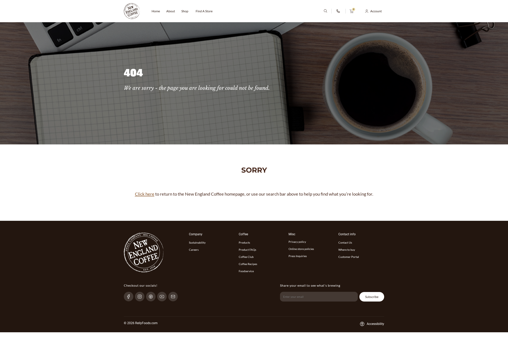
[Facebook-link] (130, 296)
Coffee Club (246, 256)
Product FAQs (247, 249)
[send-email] (174, 296)
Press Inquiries (298, 256)
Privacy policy (297, 241)
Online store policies (301, 249)
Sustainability (197, 242)
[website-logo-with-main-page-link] (132, 11)
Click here (144, 194)
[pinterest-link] (152, 296)
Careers (194, 249)
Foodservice (246, 271)
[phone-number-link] (339, 11)
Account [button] (376, 11)
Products (244, 242)
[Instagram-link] (141, 296)
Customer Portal (348, 256)
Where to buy (346, 249)
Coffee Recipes (248, 264)
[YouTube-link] (163, 296)
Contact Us (345, 242)
